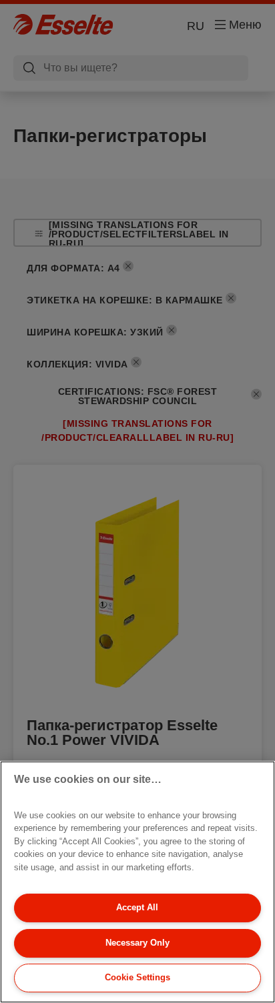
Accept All (137, 907)
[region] (137, 882)
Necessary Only (137, 943)
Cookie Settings (137, 977)
